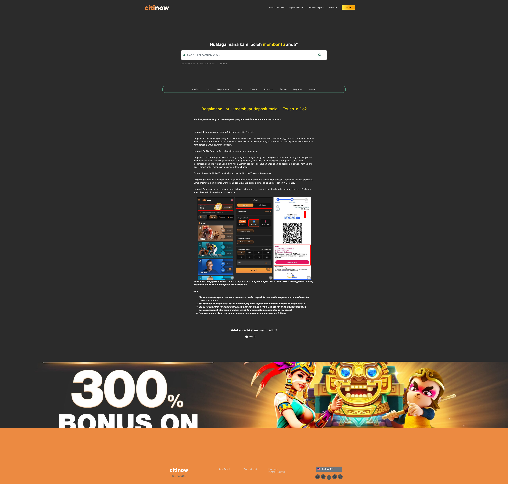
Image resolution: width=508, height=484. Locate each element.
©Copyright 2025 (179, 476)
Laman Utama (188, 63)
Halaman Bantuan (276, 7)
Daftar (348, 7)
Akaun (312, 89)
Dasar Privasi (224, 469)
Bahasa (332, 7)
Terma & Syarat (250, 469)
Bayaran (224, 63)
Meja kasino (223, 89)
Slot (208, 89)
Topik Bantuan (295, 7)
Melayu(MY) (328, 469)
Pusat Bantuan (207, 63)
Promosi (268, 89)
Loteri (240, 89)
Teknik (253, 89)
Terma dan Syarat (316, 7)
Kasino (195, 89)
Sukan (283, 89)
